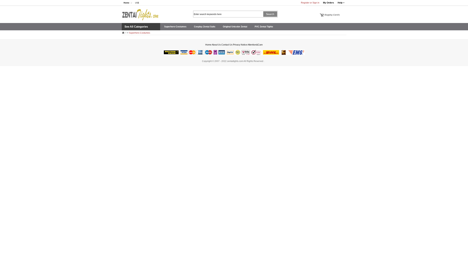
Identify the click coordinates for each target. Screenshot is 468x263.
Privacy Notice (240, 44)
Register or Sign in (310, 2)
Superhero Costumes (175, 26)
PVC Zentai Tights (264, 26)
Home (126, 3)
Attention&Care (255, 44)
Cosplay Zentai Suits (204, 26)
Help (340, 2)
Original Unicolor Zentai (235, 26)
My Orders (328, 2)
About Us (216, 44)
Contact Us (226, 44)
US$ (137, 3)
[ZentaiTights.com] (140, 13)
